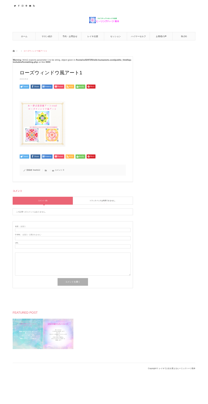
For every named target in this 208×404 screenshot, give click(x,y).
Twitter (14, 5)
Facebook (18, 5)
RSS (33, 5)
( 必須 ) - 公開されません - (28, 235)
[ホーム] (14, 51)
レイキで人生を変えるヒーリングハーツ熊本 (177, 368)
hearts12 (36, 170)
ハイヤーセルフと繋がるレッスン (138, 37)
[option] (28, 334)
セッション (115, 36)
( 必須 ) (20, 226)
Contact (30, 5)
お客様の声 (161, 36)
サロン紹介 (47, 36)
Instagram (22, 5)
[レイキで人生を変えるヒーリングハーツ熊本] (104, 20)
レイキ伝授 (92, 36)
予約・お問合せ (69, 36)
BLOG (184, 36)
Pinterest (26, 5)
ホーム (24, 36)
